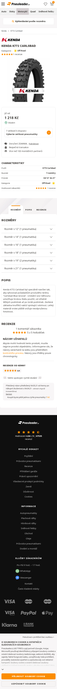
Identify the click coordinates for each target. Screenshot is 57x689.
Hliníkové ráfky (28, 523)
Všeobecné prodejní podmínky (28, 481)
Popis (28, 210)
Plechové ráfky (28, 518)
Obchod (29, 533)
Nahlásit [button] (9, 394)
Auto (3, 11)
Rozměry (16, 210)
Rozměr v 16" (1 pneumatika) (20, 244)
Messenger (25, 577)
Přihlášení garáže (28, 471)
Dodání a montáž (28, 548)
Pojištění (28, 455)
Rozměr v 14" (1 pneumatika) (20, 236)
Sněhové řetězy (46, 11)
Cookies (28, 496)
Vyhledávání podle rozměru (29, 21)
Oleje (28, 538)
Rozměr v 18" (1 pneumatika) (20, 252)
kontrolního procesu (13, 353)
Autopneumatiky (28, 513)
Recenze (41, 210)
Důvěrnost (28, 491)
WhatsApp (25, 570)
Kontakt (28, 583)
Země (28, 486)
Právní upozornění (28, 476)
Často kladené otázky (28, 588)
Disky (12, 11)
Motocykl (22, 11)
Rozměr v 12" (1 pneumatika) (20, 229)
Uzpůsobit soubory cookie (28, 684)
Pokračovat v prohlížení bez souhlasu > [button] (38, 637)
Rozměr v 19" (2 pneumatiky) (20, 260)
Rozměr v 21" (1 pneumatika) (20, 268)
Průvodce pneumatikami (28, 461)
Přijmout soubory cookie (28, 676)
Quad (33, 11)
